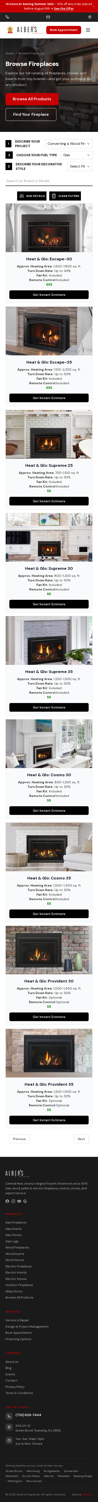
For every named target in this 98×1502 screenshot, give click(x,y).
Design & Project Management (27, 1327)
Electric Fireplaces (18, 1266)
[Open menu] (88, 30)
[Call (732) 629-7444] (7, 17)
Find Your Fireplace (31, 114)
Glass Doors (14, 1291)
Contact (11, 1380)
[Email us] (48, 17)
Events (10, 1374)
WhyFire (87, 1494)
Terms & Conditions (19, 1393)
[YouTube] (19, 1201)
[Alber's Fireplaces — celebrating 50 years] (24, 30)
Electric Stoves (16, 1279)
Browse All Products (32, 98)
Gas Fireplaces (16, 1222)
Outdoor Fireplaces (19, 1285)
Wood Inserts (14, 1254)
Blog (8, 1368)
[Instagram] (13, 1201)
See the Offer (64, 8)
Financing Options (18, 1339)
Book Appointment (63, 30)
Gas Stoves (13, 1235)
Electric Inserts (16, 1272)
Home (9, 53)
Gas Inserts (13, 1229)
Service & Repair (17, 1320)
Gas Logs (12, 1241)
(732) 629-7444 (28, 1415)
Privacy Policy (15, 1387)
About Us (11, 1362)
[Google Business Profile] (25, 1201)
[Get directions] (90, 17)
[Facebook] (7, 1201)
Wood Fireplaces (17, 1247)
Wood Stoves (14, 1260)
